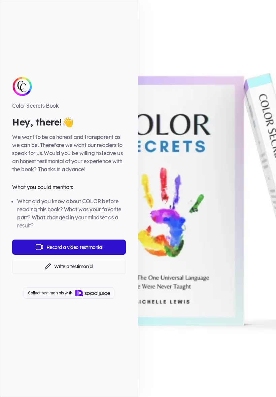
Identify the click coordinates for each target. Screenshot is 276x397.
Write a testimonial (73, 266)
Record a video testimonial (74, 247)
